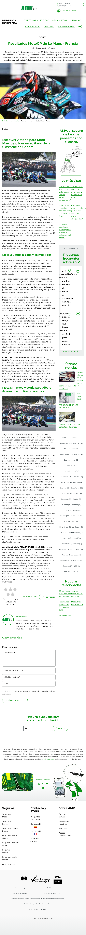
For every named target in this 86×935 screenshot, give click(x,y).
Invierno (66, 505)
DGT (77, 566)
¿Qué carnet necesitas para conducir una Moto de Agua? (65, 210)
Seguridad (66, 443)
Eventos (16, 121)
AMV (63, 533)
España (77, 499)
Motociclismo (71, 449)
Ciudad (64, 516)
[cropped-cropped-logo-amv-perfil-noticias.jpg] (8, 615)
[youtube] (47, 784)
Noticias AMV (7, 121)
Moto (66, 438)
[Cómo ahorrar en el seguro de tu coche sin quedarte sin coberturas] (67, 376)
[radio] (6, 589)
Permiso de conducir (71, 555)
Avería (75, 572)
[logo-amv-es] (29, 6)
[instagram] (39, 784)
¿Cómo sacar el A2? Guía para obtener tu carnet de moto (77, 192)
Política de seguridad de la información (37, 904)
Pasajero (78, 549)
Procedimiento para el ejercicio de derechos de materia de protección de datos (37, 898)
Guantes (78, 560)
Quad (74, 521)
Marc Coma (65, 527)
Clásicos (65, 488)
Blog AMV (63, 828)
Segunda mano (75, 533)
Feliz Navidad (65, 615)
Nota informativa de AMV (37, 909)
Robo (66, 572)
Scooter (66, 510)
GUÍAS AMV (49, 26)
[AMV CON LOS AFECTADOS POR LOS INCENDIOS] (67, 397)
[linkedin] (43, 788)
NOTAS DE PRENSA (66, 26)
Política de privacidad (20, 893)
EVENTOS (44, 20)
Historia (66, 538)
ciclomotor (76, 516)
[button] (75, 288)
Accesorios (66, 477)
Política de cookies (53, 888)
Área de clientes (68, 11)
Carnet (64, 482)
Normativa (66, 544)
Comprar (66, 499)
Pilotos (76, 505)
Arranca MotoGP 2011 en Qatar (77, 593)
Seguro (78, 454)
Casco (65, 494)
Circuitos (68, 566)
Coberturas (77, 488)
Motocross (76, 494)
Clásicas (77, 510)
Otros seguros (8, 864)
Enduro (77, 544)
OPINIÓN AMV (75, 20)
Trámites (78, 477)
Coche (76, 438)
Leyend (76, 538)
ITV (67, 521)
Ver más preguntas (71, 351)
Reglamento (66, 454)
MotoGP (78, 443)
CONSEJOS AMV (31, 20)
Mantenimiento (71, 471)
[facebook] (43, 784)
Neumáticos (66, 560)
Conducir (71, 466)
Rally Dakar (76, 482)
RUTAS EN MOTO (32, 26)
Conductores (65, 549)
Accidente (77, 527)
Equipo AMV (21, 616)
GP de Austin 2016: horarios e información (65, 593)
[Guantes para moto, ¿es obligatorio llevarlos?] (67, 417)
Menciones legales (21, 888)
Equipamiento (71, 460)
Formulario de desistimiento (52, 893)
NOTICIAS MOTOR (59, 20)
